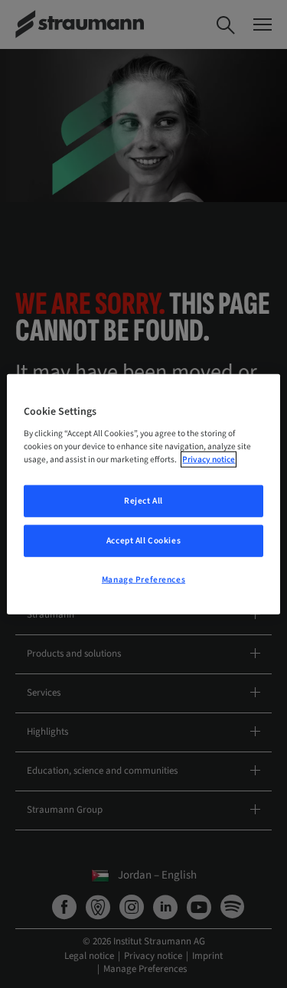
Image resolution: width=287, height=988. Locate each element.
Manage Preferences (143, 579)
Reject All (143, 500)
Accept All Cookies (143, 540)
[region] (143, 494)
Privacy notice (208, 459)
